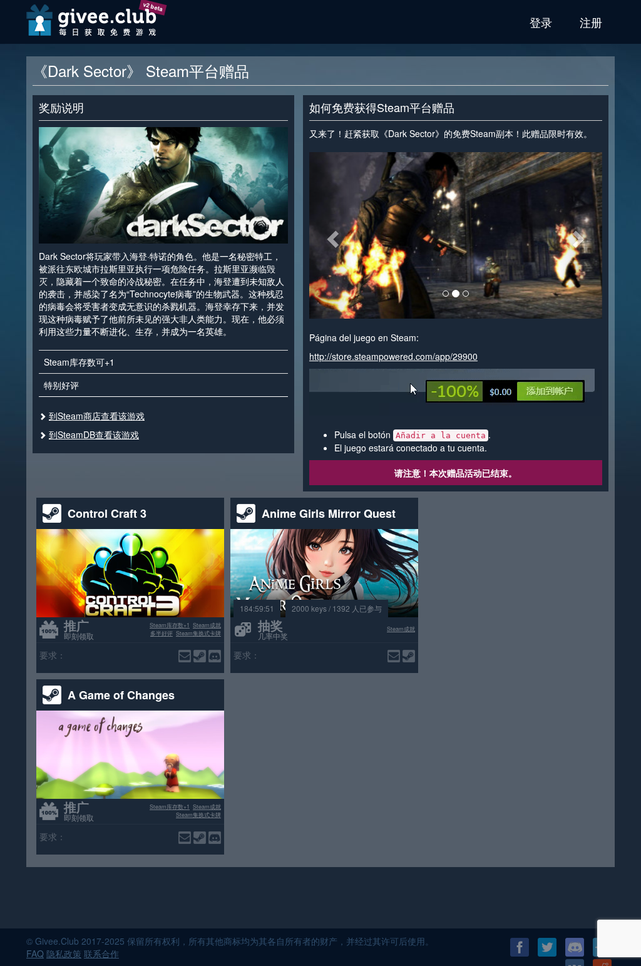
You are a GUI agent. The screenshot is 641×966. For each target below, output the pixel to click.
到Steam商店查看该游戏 (97, 415)
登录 (541, 22)
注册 (591, 22)
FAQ (35, 953)
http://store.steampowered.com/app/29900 (393, 356)
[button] (331, 235)
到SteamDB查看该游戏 (94, 434)
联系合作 (101, 953)
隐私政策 (63, 953)
